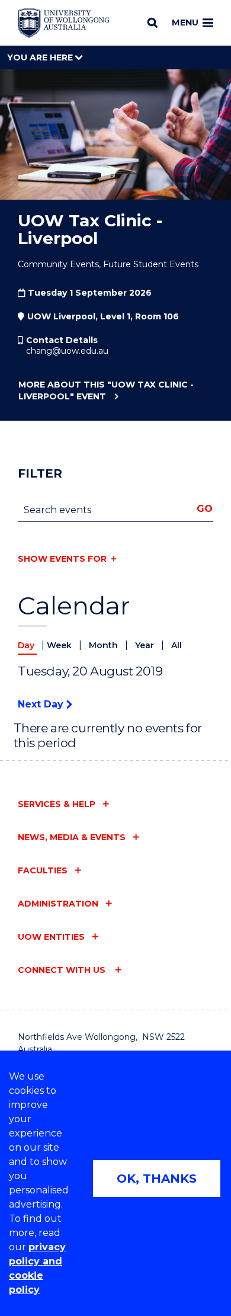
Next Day (42, 704)
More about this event (106, 390)
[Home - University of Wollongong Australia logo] (64, 23)
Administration (58, 903)
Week (60, 645)
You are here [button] (41, 57)
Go (205, 508)
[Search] (152, 22)
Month (104, 645)
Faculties (43, 870)
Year (145, 645)
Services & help (56, 804)
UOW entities (51, 936)
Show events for (62, 558)
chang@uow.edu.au (67, 350)
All (176, 645)
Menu (185, 22)
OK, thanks (157, 1178)
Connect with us (63, 970)
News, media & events (72, 837)
